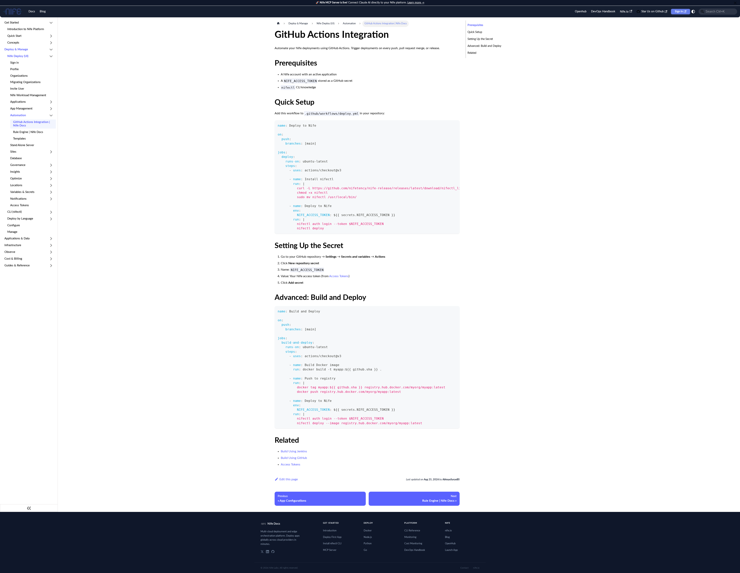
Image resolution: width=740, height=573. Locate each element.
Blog (43, 11)
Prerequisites (475, 25)
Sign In (679, 11)
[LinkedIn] (267, 551)
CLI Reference (412, 530)
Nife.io (624, 11)
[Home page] (278, 23)
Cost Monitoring (413, 543)
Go (365, 550)
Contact (464, 568)
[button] (29, 23)
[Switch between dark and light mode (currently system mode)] (693, 11)
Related (472, 53)
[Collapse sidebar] (29, 508)
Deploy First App (332, 537)
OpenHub (450, 543)
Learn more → (415, 2)
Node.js (368, 537)
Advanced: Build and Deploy (484, 46)
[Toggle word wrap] (448, 125)
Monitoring (410, 537)
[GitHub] (272, 551)
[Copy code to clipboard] (455, 125)
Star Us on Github (652, 11)
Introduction (329, 530)
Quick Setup (475, 32)
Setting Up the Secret (480, 39)
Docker (368, 530)
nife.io (448, 530)
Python (368, 543)
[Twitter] (262, 551)
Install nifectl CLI (332, 543)
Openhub (580, 11)
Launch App (451, 550)
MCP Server (329, 550)
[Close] (735, 3)
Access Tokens (339, 276)
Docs (32, 11)
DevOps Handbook (603, 11)
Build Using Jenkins (294, 451)
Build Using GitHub (294, 457)
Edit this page (288, 479)
